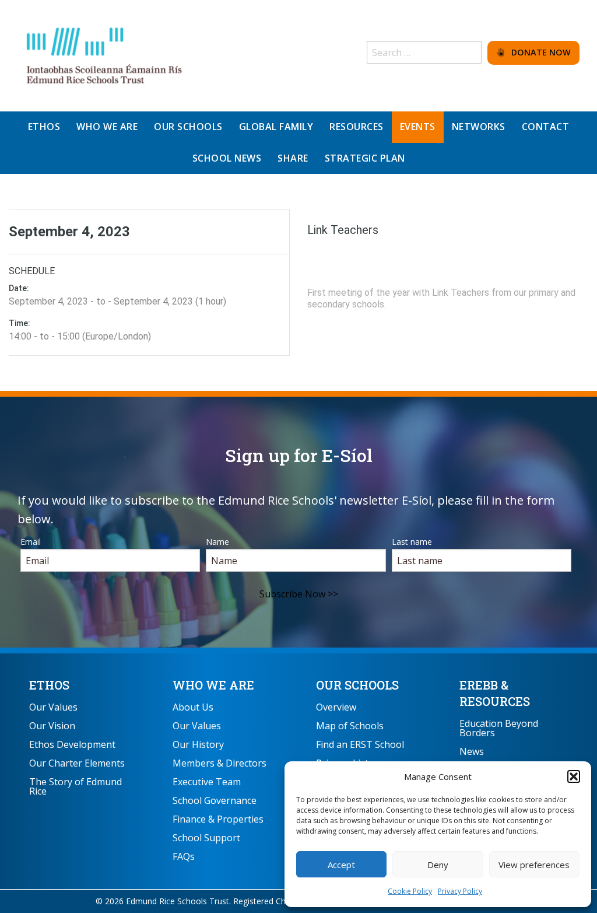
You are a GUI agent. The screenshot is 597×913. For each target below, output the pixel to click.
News (471, 751)
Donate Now (537, 52)
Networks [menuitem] (478, 126)
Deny (437, 864)
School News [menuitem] (227, 158)
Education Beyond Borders (498, 728)
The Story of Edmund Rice (75, 786)
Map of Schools (350, 725)
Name (217, 541)
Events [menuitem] (418, 126)
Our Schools (357, 684)
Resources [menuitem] (356, 126)
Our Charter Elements (77, 763)
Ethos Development (72, 744)
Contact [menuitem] (546, 126)
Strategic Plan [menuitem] (365, 158)
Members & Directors (219, 763)
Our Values (53, 707)
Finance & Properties (218, 819)
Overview (336, 707)
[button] (574, 776)
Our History (198, 744)
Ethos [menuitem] (44, 126)
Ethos (49, 684)
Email (30, 541)
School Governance (215, 800)
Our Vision (52, 725)
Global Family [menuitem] (276, 126)
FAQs (184, 856)
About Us (193, 707)
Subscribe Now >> (298, 594)
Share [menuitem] (293, 158)
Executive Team (207, 781)
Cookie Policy (410, 891)
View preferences (534, 864)
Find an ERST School (360, 744)
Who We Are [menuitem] (107, 126)
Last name (412, 541)
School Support (206, 837)
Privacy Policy (460, 891)
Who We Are (213, 684)
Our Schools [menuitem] (188, 126)
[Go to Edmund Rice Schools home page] (104, 54)
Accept (341, 864)
